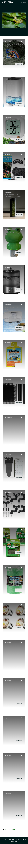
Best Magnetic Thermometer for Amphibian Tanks (10, 647)
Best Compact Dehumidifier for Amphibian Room (10, 83)
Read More (19, 64)
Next (14, 829)
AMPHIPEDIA (8, 2)
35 (10, 829)
